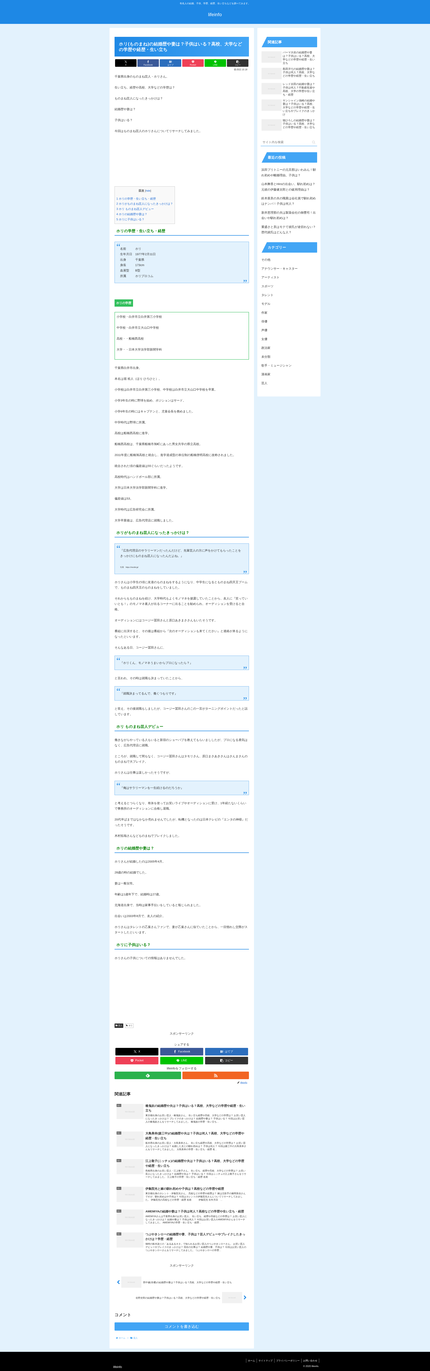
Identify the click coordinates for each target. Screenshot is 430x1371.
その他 (265, 259)
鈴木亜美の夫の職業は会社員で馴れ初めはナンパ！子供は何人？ (288, 201)
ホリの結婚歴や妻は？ (131, 214)
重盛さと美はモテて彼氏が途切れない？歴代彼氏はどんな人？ (288, 229)
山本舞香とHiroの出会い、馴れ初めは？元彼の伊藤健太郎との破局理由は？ (288, 186)
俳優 (264, 321)
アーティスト (270, 277)
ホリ (130, 1025)
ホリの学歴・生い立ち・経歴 (136, 198)
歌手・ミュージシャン (276, 365)
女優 (264, 339)
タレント (267, 295)
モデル (265, 303)
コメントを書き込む (182, 1326)
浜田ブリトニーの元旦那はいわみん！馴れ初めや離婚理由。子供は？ (288, 172)
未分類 (265, 356)
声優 (264, 330)
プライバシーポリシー (288, 1360)
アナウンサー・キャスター (279, 268)
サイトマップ (266, 1360)
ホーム (251, 1360)
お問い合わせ (310, 1360)
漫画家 (265, 374)
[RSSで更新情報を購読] (215, 1075)
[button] (237, 63)
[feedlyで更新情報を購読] (148, 1075)
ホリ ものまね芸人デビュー (135, 209)
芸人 (120, 1025)
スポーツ (267, 286)
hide (148, 190)
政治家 (265, 348)
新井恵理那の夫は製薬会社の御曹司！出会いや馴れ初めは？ (288, 215)
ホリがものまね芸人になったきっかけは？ (144, 203)
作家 (264, 312)
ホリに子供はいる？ (130, 219)
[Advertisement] (182, 162)
